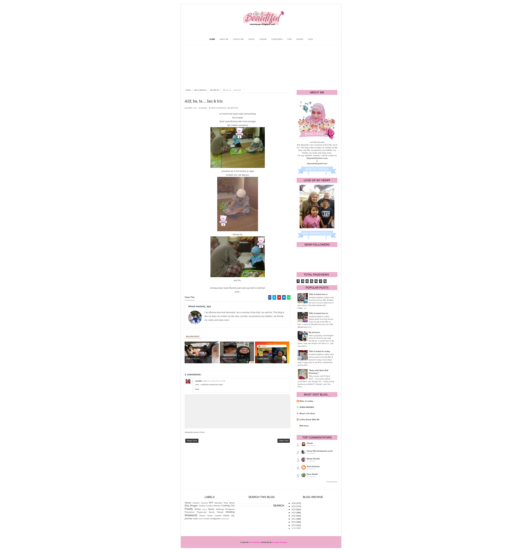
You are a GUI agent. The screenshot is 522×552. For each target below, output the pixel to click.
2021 (293, 519)
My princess (314, 332)
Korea (198, 509)
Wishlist (202, 516)
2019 (293, 525)
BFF (211, 502)
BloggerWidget (332, 482)
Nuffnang (220, 509)
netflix (195, 518)
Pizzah (310, 443)
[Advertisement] (261, 65)
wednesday (225, 519)
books (210, 516)
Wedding (230, 512)
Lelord (198, 381)
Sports (212, 512)
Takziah (220, 512)
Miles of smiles (306, 401)
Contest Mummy (213, 506)
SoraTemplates (254, 542)
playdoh (200, 519)
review (206, 518)
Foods (189, 509)
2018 (293, 528)
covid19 (218, 516)
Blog (187, 505)
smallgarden (215, 518)
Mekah (204, 509)
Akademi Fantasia (200, 503)
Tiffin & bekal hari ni (318, 294)
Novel (211, 509)
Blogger (194, 505)
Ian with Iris (232, 108)
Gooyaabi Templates (279, 542)
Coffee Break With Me (309, 419)
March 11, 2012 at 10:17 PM (214, 381)
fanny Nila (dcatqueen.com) (320, 451)
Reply (197, 389)
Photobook (229, 509)
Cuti (232, 505)
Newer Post (192, 441)
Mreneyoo (304, 426)
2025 (293, 506)
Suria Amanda (313, 466)
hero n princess (218, 108)
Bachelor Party (221, 503)
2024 (293, 509)
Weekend (191, 515)
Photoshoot (189, 512)
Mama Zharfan (313, 459)
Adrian (188, 502)
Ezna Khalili (312, 474)
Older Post (283, 441)
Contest (202, 506)
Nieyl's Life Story (307, 413)
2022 (293, 516)
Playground (201, 512)
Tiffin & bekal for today (319, 351)
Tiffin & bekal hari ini (318, 313)
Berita (231, 503)
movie (226, 515)
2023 (293, 513)
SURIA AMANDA (306, 407)
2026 (293, 503)
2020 (293, 522)
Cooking (225, 505)
